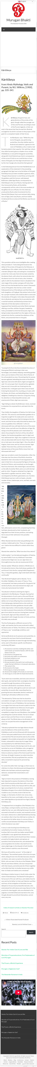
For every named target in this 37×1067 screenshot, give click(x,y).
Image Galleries (12, 1062)
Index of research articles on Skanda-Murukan (18, 908)
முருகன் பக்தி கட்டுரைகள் (28, 1063)
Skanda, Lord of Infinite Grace (22, 924)
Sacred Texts (12, 1063)
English (23, 1)
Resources (5, 1063)
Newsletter (20, 1062)
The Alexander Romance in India (11, 974)
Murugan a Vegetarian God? (10, 969)
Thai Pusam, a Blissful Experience (12, 963)
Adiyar (6, 913)
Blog (15, 1060)
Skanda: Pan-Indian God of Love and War (14, 949)
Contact (27, 1060)
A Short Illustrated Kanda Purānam (16, 919)
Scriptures (25, 913)
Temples (19, 1063)
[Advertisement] (18, 49)
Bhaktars (10, 1060)
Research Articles (28, 1062)
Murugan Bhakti (18, 20)
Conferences (20, 1060)
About (5, 1060)
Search (3, 929)
